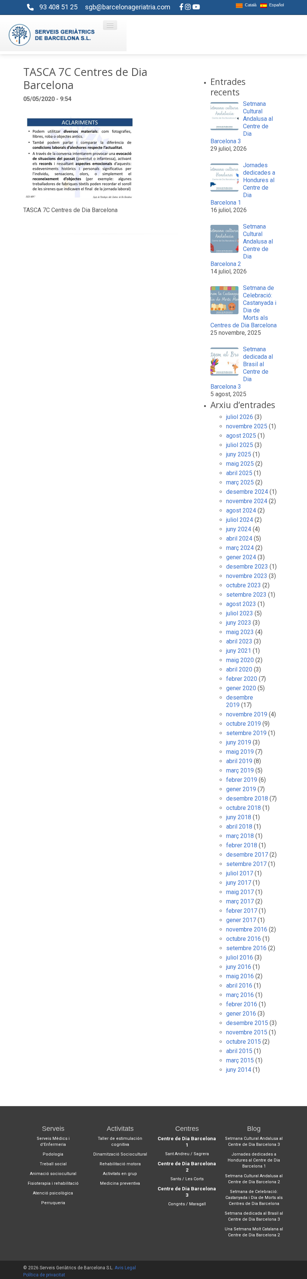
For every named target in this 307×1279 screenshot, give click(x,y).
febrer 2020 (241, 678)
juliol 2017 (239, 873)
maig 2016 (240, 976)
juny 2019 (238, 742)
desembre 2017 (247, 854)
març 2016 (240, 994)
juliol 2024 (239, 519)
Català (249, 5)
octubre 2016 (243, 938)
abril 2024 (239, 538)
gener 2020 (241, 688)
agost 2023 (241, 604)
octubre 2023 (243, 585)
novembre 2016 (246, 929)
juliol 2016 (239, 957)
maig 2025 (240, 463)
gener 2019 (241, 789)
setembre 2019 (246, 733)
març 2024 (240, 547)
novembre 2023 (246, 575)
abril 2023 (239, 641)
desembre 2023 (247, 566)
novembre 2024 (246, 501)
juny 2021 (238, 650)
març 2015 (240, 1060)
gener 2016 (241, 1013)
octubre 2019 (243, 723)
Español (275, 5)
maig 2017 (240, 892)
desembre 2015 (247, 1022)
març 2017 (240, 901)
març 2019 (240, 770)
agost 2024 (241, 510)
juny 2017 (238, 882)
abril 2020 (239, 669)
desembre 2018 (247, 798)
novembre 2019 (246, 714)
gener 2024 (241, 557)
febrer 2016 (241, 1004)
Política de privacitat (44, 1275)
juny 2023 (238, 622)
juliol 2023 (239, 613)
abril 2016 (239, 985)
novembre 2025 (246, 426)
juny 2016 (238, 966)
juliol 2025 (239, 445)
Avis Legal (125, 1267)
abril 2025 (239, 473)
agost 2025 (241, 435)
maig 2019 (240, 751)
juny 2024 (238, 529)
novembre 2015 (246, 1032)
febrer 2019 (241, 779)
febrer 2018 (241, 845)
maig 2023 (240, 632)
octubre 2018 (243, 807)
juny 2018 (238, 817)
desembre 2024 (247, 491)
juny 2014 (238, 1069)
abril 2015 (239, 1051)
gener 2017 (241, 920)
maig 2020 (240, 660)
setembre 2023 (246, 594)
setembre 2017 (246, 864)
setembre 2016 (246, 948)
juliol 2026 (239, 416)
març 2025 (240, 482)
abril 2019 (239, 761)
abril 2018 (239, 826)
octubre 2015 (243, 1041)
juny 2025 (238, 454)
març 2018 (240, 835)
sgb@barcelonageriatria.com (127, 7)
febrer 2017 (241, 910)
